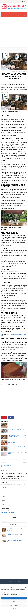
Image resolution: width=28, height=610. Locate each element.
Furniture (20, 459)
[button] (26, 587)
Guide (23, 459)
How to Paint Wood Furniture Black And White (17, 424)
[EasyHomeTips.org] (14, 6)
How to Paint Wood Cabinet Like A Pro (16, 429)
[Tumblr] (26, 1)
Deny (14, 601)
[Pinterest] (24, 1)
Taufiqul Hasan (5, 471)
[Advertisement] (14, 32)
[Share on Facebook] (11, 417)
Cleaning (16, 459)
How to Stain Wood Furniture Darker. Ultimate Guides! (17, 447)
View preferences (14, 605)
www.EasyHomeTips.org (14, 581)
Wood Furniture (8, 459)
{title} (13, 608)
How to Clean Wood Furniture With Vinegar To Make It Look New (17, 436)
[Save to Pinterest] (4, 417)
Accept (14, 598)
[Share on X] (17, 417)
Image (7, 381)
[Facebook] (22, 1)
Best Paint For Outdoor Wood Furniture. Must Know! (17, 453)
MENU (25, 15)
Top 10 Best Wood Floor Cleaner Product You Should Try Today (17, 441)
